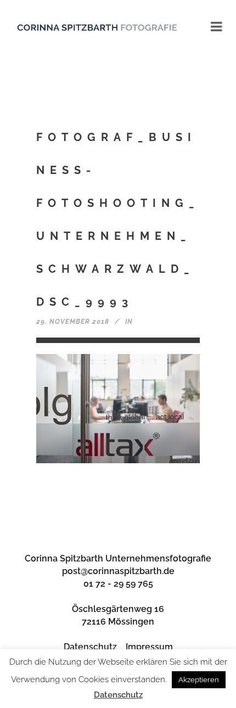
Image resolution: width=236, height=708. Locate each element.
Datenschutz (90, 647)
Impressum (149, 647)
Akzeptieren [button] (198, 680)
